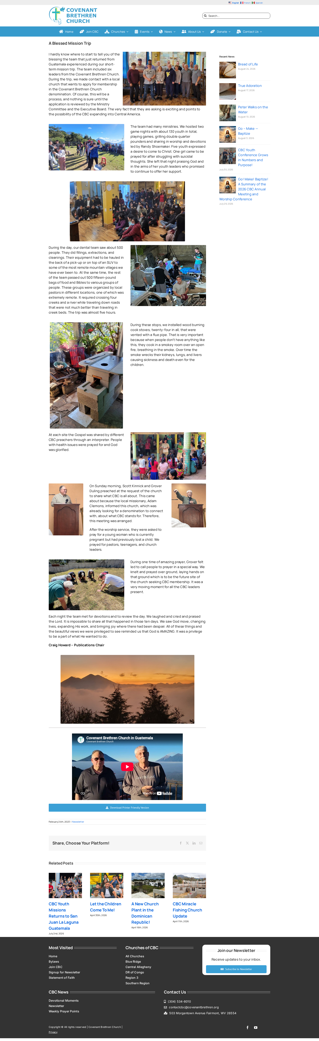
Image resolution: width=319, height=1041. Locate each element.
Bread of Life (248, 64)
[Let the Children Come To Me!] (106, 875)
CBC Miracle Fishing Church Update (187, 910)
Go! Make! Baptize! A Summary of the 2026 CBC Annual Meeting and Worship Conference (243, 189)
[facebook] (247, 1027)
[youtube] (256, 1027)
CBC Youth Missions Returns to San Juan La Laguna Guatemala (64, 916)
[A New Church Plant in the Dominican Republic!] (148, 875)
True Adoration (250, 85)
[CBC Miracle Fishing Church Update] (189, 875)
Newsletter (78, 821)
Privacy (53, 1032)
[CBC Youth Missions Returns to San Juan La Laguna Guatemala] (65, 875)
